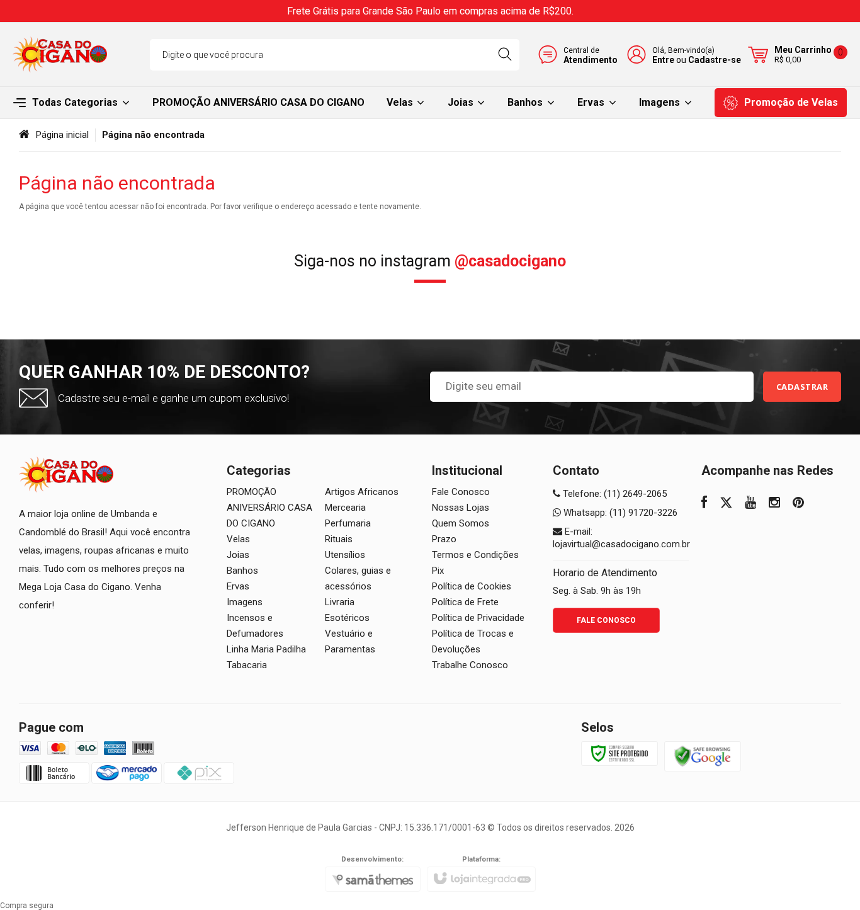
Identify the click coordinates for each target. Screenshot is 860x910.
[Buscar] (505, 55)
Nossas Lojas (460, 507)
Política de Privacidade (478, 617)
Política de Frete (465, 602)
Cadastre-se (714, 60)
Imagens (245, 602)
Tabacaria (247, 665)
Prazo (444, 539)
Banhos (242, 570)
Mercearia (345, 507)
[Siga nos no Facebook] (704, 503)
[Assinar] (802, 387)
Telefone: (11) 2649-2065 (613, 493)
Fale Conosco (461, 492)
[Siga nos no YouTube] (750, 503)
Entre (663, 60)
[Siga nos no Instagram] (774, 503)
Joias (238, 554)
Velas (238, 539)
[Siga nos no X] (726, 503)
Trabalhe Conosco (470, 665)
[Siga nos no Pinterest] (798, 503)
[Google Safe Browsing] (702, 755)
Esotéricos (347, 617)
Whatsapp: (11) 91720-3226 (619, 512)
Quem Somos (460, 523)
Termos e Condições (475, 554)
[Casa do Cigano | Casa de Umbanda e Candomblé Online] (60, 54)
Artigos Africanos (362, 492)
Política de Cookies (471, 586)
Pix (438, 570)
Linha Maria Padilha (266, 649)
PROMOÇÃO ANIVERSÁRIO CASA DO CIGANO (269, 507)
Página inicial (62, 134)
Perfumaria (348, 523)
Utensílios (345, 554)
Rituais (339, 539)
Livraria (339, 602)
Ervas (238, 586)
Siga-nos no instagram (430, 261)
